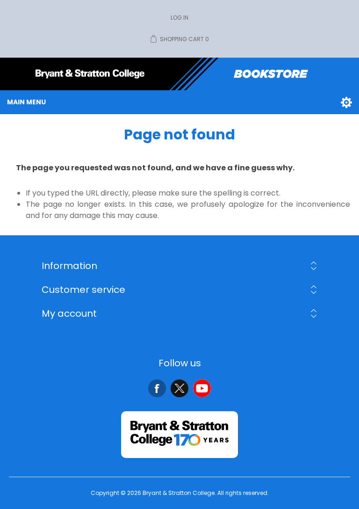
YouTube (202, 388)
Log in (179, 18)
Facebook (157, 388)
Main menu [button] (26, 102)
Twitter (179, 388)
